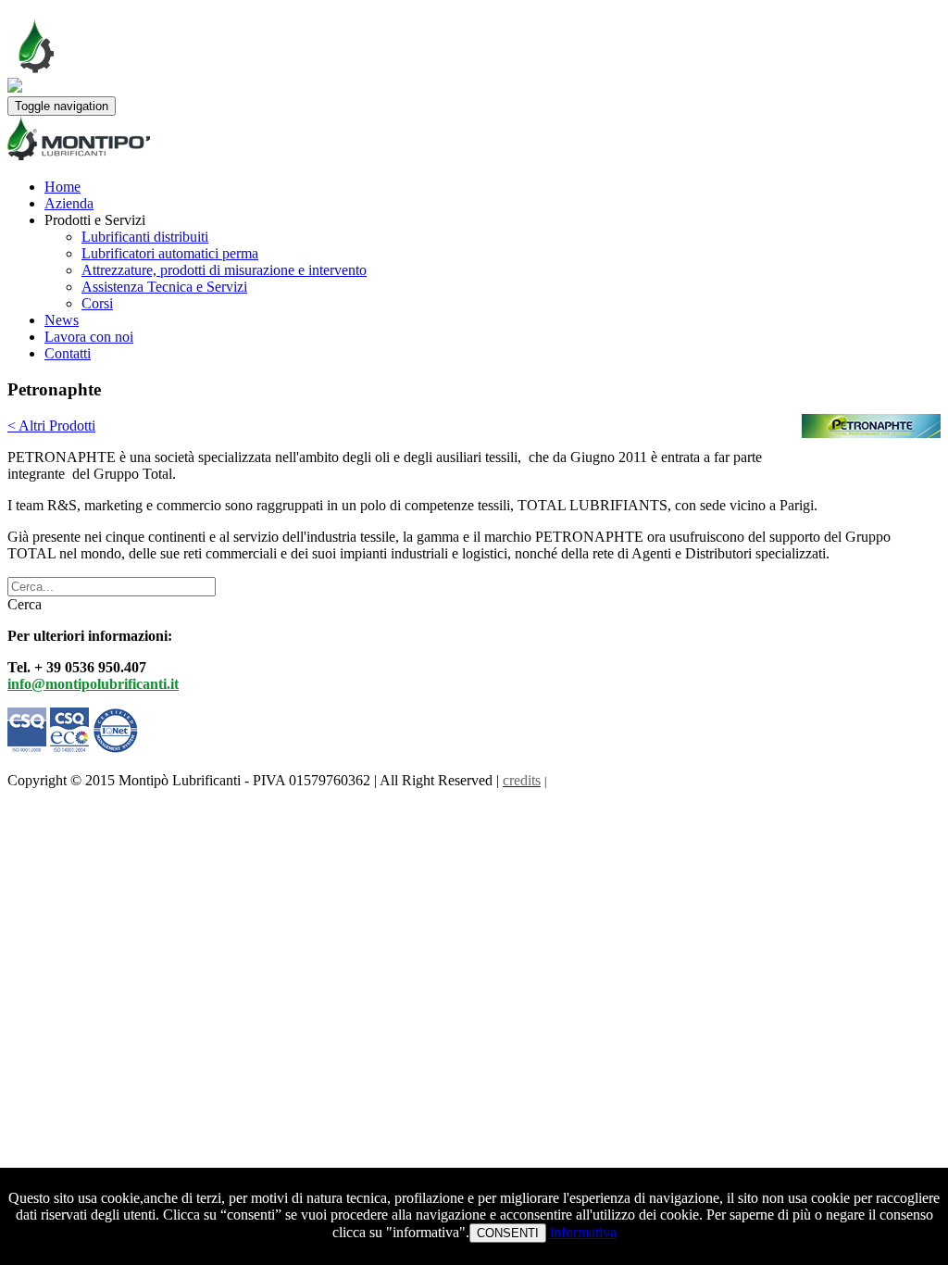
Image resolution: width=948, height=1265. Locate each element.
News (61, 320)
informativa (583, 1232)
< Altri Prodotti (51, 425)
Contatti (67, 353)
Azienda (69, 203)
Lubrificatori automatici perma (169, 253)
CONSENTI (508, 1233)
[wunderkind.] (474, 140)
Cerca (24, 604)
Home (62, 186)
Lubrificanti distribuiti (144, 236)
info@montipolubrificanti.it (93, 684)
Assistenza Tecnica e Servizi (164, 286)
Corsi (97, 303)
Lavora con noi (88, 336)
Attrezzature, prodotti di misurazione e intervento (224, 270)
